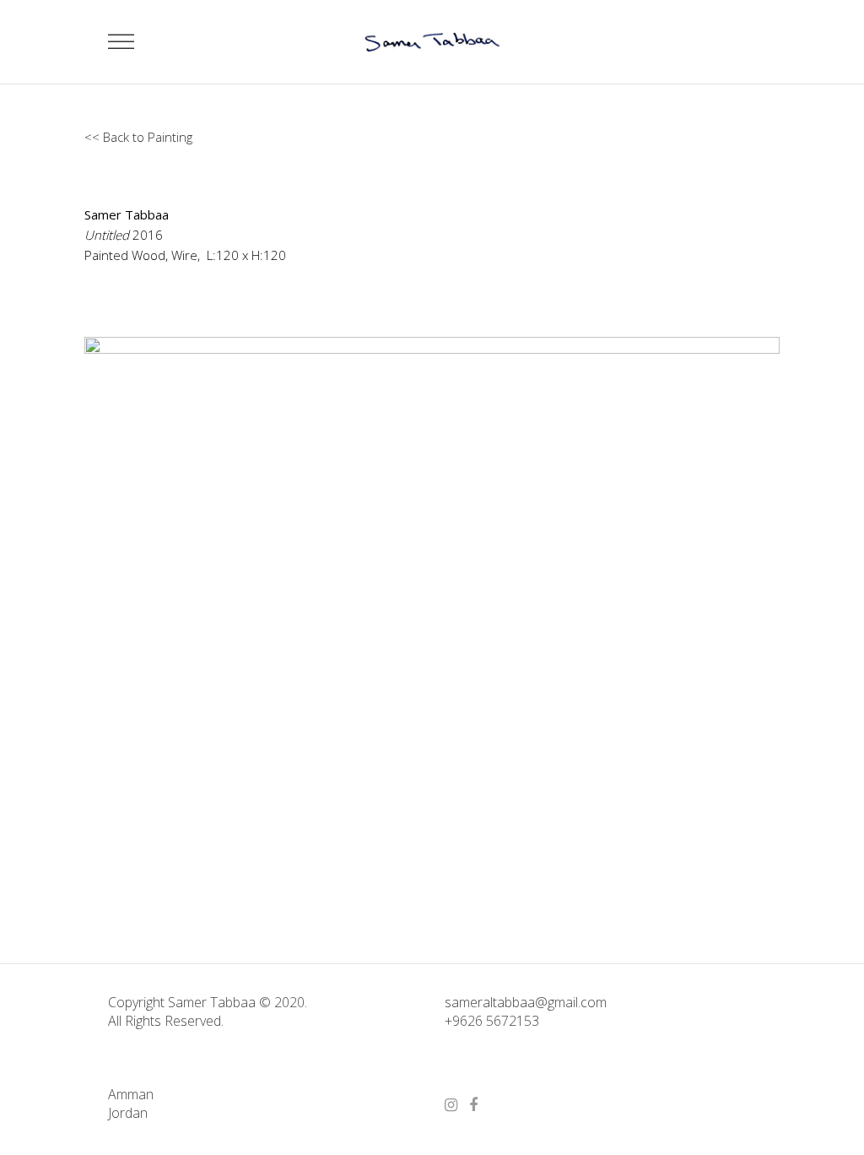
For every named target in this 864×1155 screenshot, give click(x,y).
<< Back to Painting (138, 136)
